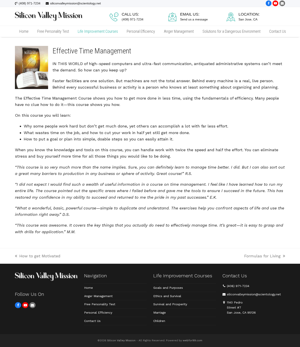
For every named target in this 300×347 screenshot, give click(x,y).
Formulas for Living (262, 256)
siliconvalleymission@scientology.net (254, 294)
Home (88, 287)
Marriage (159, 312)
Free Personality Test (99, 304)
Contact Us (92, 321)
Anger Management (98, 296)
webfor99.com (192, 340)
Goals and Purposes (168, 287)
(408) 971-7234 (238, 286)
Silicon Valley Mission (121, 340)
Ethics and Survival (167, 296)
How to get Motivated (37, 256)
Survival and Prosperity (170, 304)
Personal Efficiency (98, 312)
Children (159, 321)
